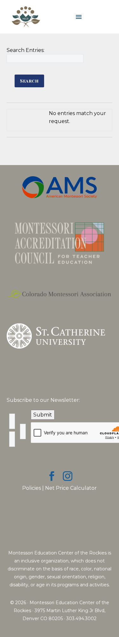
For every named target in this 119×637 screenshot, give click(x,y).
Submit (42, 415)
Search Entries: (25, 50)
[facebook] (51, 476)
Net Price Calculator (71, 488)
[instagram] (67, 476)
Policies (31, 488)
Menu (79, 17)
